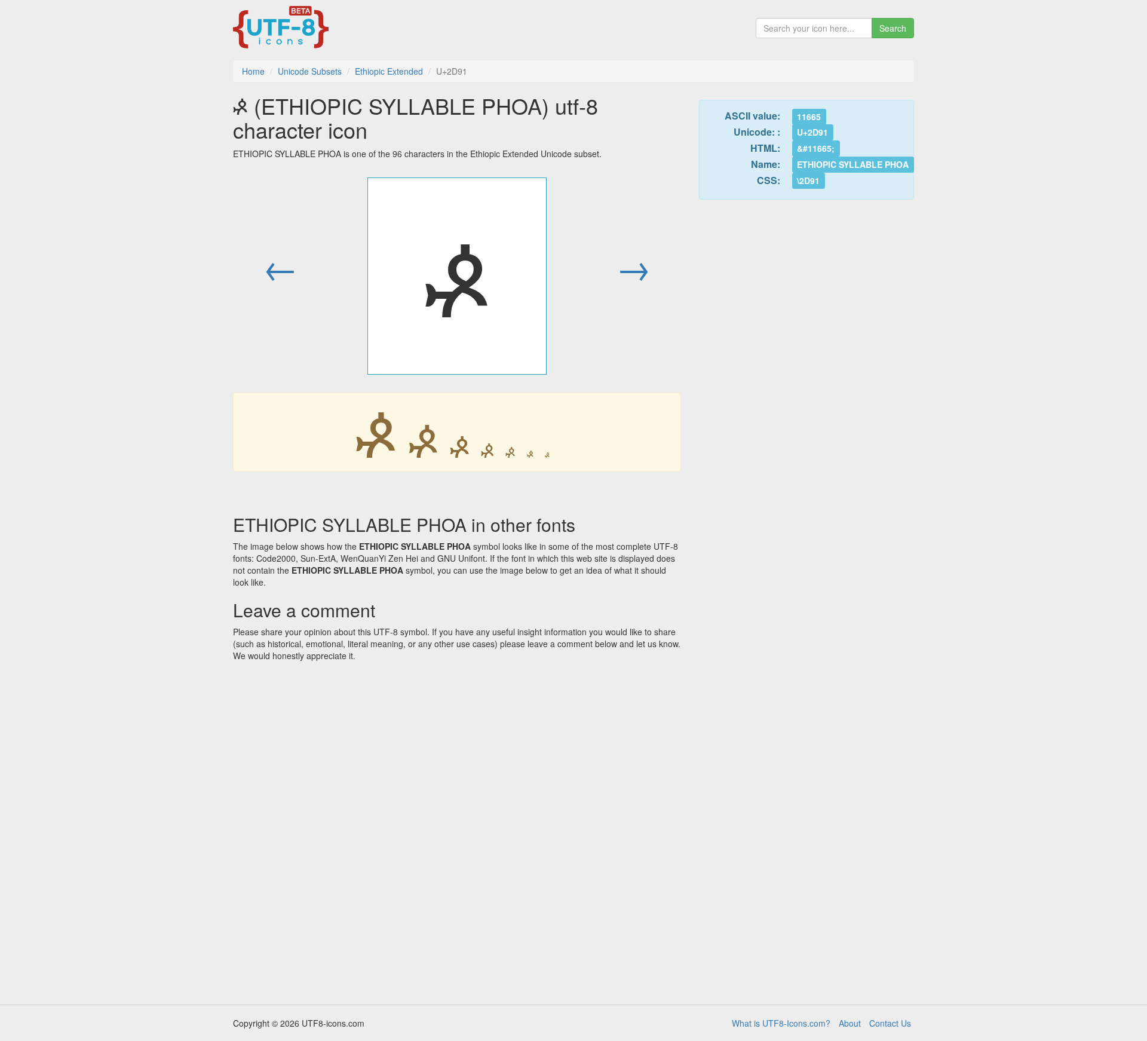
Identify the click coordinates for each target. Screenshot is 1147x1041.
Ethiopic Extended (389, 71)
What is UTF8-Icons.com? (781, 1023)
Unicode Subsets (310, 71)
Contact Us (890, 1023)
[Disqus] (457, 828)
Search (892, 28)
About (850, 1023)
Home (253, 71)
